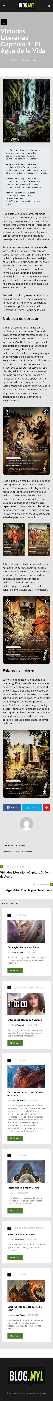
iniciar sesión (13, 852)
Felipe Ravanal (17, 1025)
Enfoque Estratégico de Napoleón (24, 1020)
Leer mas (15, 970)
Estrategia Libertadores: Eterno (23, 947)
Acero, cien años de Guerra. (21, 1234)
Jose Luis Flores (18, 1100)
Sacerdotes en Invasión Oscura (23, 1187)
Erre (13, 1193)
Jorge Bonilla (17, 952)
